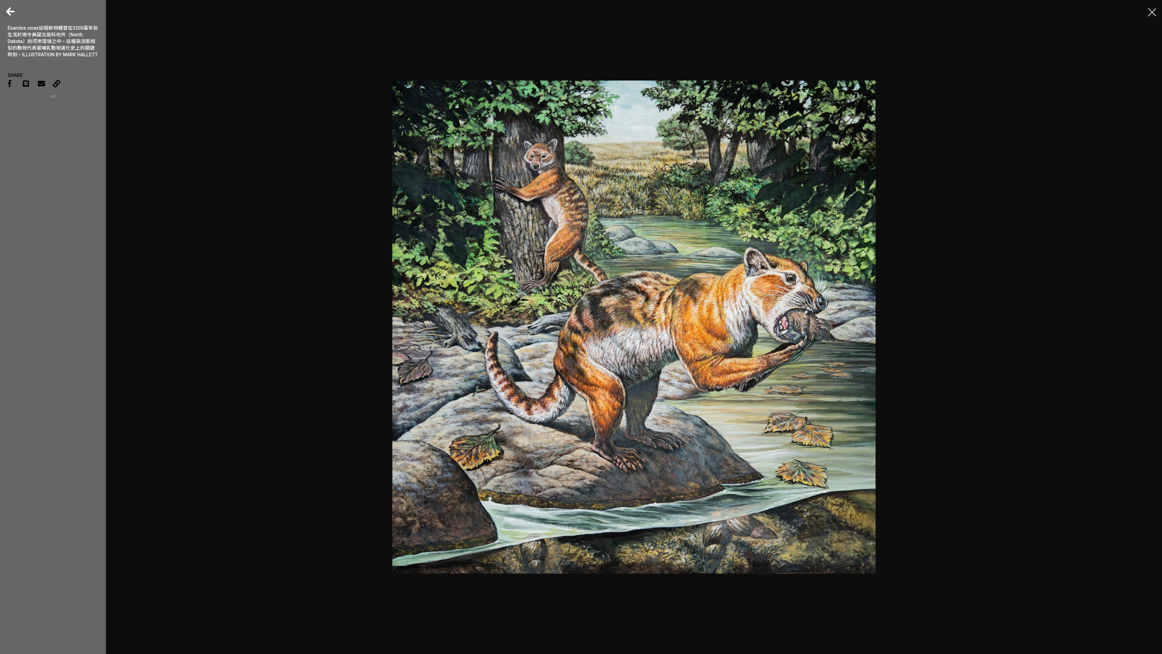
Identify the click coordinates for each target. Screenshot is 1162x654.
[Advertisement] (53, 136)
